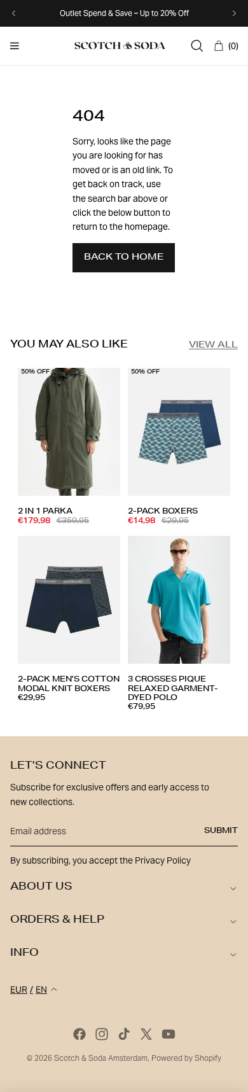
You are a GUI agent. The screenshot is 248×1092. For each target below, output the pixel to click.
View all (213, 345)
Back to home (123, 257)
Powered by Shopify (186, 1058)
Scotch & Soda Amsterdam (101, 1058)
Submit (221, 831)
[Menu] (14, 45)
